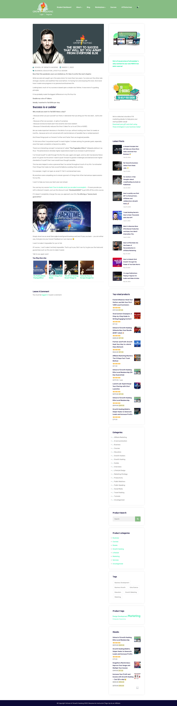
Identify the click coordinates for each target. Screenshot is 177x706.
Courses (113, 7)
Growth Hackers (119, 456)
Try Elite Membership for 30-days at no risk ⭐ (89, 3)
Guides (116, 463)
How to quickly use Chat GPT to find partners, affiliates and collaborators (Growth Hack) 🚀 (131, 198)
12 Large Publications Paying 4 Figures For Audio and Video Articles (131, 275)
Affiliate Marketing (120, 437)
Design (115, 616)
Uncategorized (119, 500)
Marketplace (99, 7)
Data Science (134, 587)
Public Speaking (119, 485)
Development (122, 616)
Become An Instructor (96, 703)
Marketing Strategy (121, 474)
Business (39, 71)
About (78, 7)
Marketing (116, 556)
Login (42, 14)
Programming (122, 619)
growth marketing (131, 592)
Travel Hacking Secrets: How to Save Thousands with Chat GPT (131, 215)
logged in (45, 295)
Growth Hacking (119, 459)
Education (47, 71)
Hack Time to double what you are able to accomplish (67, 187)
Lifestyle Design (60, 71)
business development (122, 582)
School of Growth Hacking (46, 67)
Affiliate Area (127, 7)
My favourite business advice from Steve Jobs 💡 (130, 165)
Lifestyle (116, 553)
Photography (116, 619)
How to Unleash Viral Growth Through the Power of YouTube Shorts (131, 261)
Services (116, 560)
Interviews (117, 467)
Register (49, 14)
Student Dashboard (64, 7)
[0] (137, 7)
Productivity (118, 478)
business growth (120, 587)
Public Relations (119, 481)
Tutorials (117, 496)
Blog (88, 7)
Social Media (118, 489)
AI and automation (120, 441)
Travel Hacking (119, 492)
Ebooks (115, 545)
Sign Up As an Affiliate (112, 703)
